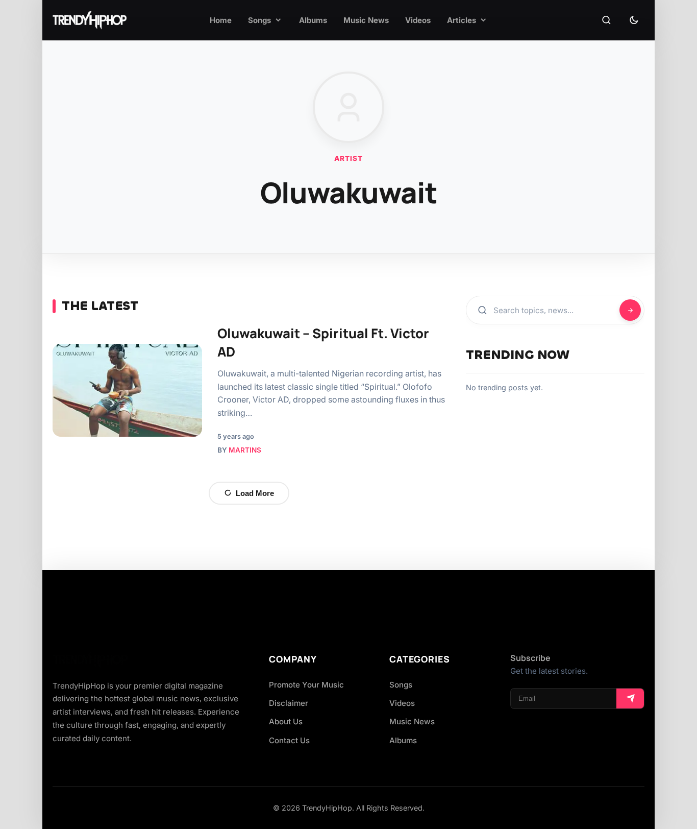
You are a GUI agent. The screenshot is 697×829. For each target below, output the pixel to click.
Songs (400, 685)
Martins (245, 450)
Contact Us (289, 740)
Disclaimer (288, 703)
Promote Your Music (306, 685)
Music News (412, 721)
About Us (286, 721)
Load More (255, 493)
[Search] (606, 20)
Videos (402, 703)
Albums (403, 740)
